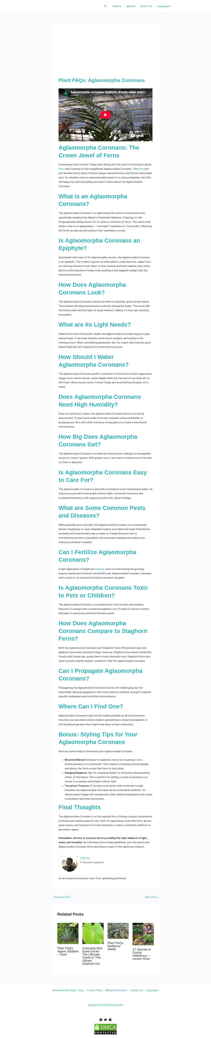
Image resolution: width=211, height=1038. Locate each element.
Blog (81, 990)
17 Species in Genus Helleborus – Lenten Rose (142, 954)
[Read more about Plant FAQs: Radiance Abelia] (118, 930)
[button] (105, 6)
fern (141, 168)
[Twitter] (105, 1019)
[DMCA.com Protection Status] (105, 1028)
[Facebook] (100, 1019)
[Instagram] (110, 1019)
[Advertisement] (105, 54)
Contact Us (136, 990)
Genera (117, 6)
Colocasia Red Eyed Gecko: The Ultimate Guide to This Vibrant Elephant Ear (92, 955)
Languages (163, 6)
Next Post (152, 897)
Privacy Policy (94, 990)
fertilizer (100, 569)
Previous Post (60, 897)
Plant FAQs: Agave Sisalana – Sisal (67, 951)
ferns (62, 168)
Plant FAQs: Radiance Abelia (116, 946)
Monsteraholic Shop (64, 990)
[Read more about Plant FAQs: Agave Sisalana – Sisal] (68, 933)
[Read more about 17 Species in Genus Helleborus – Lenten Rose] (143, 933)
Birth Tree (146, 6)
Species (130, 6)
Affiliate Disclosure (116, 990)
